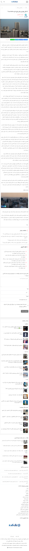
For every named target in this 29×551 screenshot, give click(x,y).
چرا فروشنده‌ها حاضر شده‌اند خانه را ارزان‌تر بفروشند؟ (17, 240)
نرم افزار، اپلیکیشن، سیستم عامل (22, 514)
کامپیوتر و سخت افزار (24, 509)
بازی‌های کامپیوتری (24, 504)
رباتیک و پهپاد (25, 500)
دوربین (27, 490)
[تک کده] (14, 2)
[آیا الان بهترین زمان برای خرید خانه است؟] (14, 28)
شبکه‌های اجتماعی (24, 506)
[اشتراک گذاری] (4, 2)
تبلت (27, 379)
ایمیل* (27, 296)
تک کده (17, 536)
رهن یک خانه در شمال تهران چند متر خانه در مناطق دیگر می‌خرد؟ (15, 242)
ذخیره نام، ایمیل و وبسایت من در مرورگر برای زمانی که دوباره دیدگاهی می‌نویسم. (15, 305)
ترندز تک (12, 536)
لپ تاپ (26, 351)
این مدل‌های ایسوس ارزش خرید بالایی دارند (10, 470)
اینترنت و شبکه (25, 497)
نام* (27, 289)
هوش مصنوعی (25, 502)
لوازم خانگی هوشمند (24, 407)
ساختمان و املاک (19, 7)
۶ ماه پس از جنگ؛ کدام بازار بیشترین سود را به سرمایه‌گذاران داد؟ (15, 234)
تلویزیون (26, 495)
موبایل (26, 324)
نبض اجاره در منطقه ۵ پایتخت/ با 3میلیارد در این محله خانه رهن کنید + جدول (14, 237)
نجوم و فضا (26, 499)
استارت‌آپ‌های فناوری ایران (23, 513)
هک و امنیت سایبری (24, 507)
